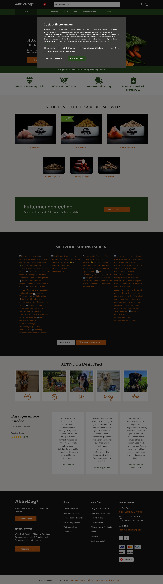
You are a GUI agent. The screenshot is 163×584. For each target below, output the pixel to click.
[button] (115, 47)
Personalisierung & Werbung (92, 48)
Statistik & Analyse (68, 48)
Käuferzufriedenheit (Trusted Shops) (61, 51)
